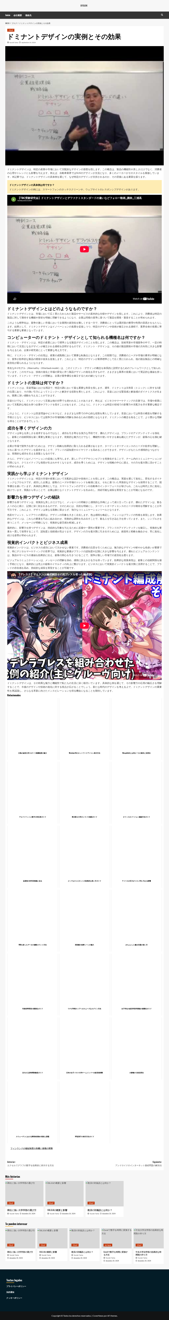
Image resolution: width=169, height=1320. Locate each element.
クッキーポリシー (14, 1298)
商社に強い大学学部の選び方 (21, 1210)
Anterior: (30, 1163)
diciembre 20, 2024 (28, 1213)
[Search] (162, 14)
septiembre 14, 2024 (28, 42)
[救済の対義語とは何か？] (105, 1194)
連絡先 (28, 15)
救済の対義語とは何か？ (100, 1210)
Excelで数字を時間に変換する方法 (116, 1253)
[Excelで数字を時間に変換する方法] (117, 1238)
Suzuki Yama (14, 42)
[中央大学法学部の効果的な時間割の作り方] (149, 1238)
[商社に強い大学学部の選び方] (24, 1194)
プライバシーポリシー (16, 1286)
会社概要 (17, 15)
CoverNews (98, 1315)
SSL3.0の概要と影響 (57, 1210)
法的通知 (10, 1292)
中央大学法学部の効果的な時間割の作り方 (148, 1253)
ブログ (10, 30)
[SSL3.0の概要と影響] (64, 1194)
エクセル (108, 1245)
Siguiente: (138, 1163)
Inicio (7, 15)
